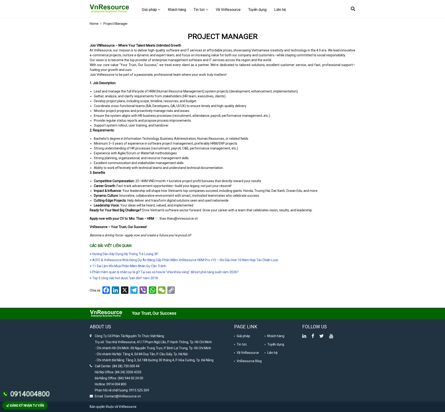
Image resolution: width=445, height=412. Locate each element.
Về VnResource (228, 9)
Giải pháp (243, 336)
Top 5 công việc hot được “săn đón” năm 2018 (125, 278)
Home (94, 23)
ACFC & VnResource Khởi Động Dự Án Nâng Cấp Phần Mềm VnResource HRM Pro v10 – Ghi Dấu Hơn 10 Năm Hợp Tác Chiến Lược (185, 260)
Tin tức (242, 344)
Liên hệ (280, 9)
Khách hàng (177, 9)
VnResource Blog (249, 361)
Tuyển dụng (257, 9)
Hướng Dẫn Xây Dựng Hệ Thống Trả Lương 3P (125, 254)
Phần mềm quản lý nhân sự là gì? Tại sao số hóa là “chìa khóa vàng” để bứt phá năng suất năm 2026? (165, 272)
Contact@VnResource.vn (122, 396)
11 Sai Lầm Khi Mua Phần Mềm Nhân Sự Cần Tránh (129, 266)
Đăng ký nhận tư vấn (26, 405)
